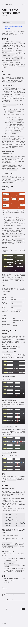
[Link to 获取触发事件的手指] (14, 551)
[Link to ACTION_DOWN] (15, 186)
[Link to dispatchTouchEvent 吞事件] (18, 351)
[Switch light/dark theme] (24, 4)
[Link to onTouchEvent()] (13, 74)
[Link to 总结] (5, 285)
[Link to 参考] (6, 576)
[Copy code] (24, 514)
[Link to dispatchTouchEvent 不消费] (18, 426)
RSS (2, 623)
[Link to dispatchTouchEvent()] (17, 151)
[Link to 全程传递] (8, 247)
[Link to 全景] (5, 189)
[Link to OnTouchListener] (14, 173)
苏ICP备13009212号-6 (6, 626)
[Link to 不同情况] (8, 333)
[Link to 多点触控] (9, 485)
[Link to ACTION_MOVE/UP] (17, 330)
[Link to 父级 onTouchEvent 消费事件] (18, 400)
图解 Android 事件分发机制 (10, 578)
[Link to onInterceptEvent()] (15, 85)
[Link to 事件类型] (9, 39)
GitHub (5, 623)
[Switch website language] (22, 4)
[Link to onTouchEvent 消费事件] (15, 376)
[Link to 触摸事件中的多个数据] (16, 488)
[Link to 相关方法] (9, 71)
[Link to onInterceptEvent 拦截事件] (18, 452)
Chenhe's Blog (7, 4)
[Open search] (19, 4)
